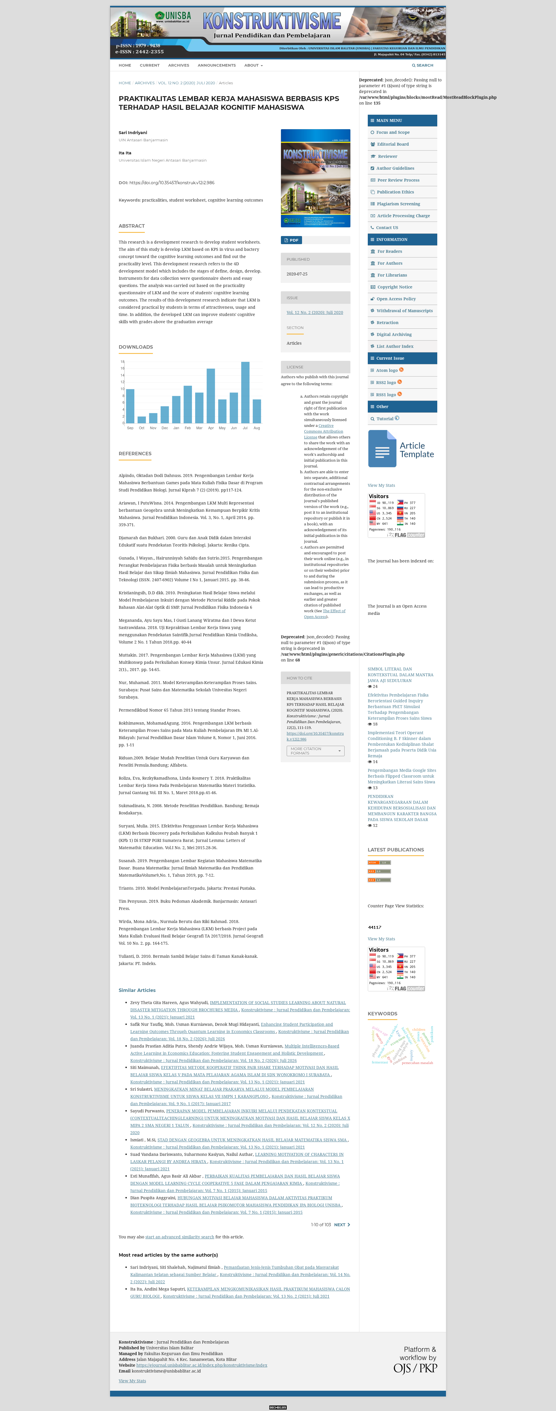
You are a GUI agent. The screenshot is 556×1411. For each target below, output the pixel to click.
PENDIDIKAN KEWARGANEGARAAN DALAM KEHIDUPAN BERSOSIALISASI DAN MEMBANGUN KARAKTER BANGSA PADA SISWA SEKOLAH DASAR (402, 808)
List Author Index (395, 346)
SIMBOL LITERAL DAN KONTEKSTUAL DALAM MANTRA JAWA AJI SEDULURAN (401, 674)
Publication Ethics (395, 192)
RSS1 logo (386, 394)
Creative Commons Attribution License (323, 431)
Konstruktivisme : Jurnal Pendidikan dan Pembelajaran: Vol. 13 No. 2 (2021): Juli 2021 (246, 1296)
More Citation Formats (306, 750)
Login (431, 10)
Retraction (387, 322)
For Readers (389, 251)
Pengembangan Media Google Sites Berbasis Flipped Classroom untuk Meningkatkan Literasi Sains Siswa (402, 776)
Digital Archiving (394, 334)
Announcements (217, 65)
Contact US (386, 227)
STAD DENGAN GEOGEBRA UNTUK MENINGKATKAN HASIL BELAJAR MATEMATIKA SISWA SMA (253, 1140)
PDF (293, 240)
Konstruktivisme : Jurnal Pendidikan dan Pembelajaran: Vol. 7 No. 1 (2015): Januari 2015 (216, 1212)
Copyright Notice (394, 287)
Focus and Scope (392, 132)
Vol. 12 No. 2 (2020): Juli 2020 (186, 83)
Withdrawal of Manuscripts (404, 310)
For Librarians (391, 275)
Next (339, 1224)
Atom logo (387, 370)
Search (425, 65)
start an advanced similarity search (179, 1237)
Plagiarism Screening (398, 203)
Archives (178, 65)
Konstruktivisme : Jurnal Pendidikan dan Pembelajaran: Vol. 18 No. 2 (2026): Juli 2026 (213, 1060)
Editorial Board (392, 144)
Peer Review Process (398, 180)
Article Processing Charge (403, 215)
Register (411, 10)
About (252, 65)
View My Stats (381, 485)
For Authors (389, 263)
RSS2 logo (386, 382)
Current (150, 65)
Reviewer (387, 156)
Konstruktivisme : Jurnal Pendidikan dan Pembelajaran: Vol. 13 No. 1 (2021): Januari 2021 (217, 1082)
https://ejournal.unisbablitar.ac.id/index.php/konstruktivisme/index (201, 1365)
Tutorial (385, 418)
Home (125, 65)
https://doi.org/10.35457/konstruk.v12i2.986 (172, 182)
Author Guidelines (394, 168)
